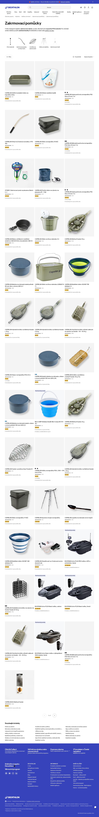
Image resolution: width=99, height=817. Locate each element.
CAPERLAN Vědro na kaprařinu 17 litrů (16, 517)
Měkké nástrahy (9, 740)
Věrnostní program (86, 12)
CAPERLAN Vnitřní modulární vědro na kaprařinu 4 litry (17, 94)
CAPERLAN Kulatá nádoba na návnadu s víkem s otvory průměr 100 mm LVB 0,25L (49, 377)
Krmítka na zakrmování (32, 47)
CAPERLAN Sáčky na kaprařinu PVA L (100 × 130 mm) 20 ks (49, 471)
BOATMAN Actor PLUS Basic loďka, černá (77, 606)
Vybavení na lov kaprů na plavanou (14, 731)
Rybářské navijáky (71, 738)
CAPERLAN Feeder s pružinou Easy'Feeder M (18, 469)
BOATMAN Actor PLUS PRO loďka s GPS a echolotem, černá (78, 562)
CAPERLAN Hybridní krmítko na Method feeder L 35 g (19, 330)
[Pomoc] (85, 7)
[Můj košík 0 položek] (92, 7)
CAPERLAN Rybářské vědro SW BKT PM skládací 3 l (77, 285)
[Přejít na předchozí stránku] (44, 715)
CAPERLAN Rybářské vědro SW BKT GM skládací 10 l (17, 562)
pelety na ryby (49, 30)
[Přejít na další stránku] (54, 715)
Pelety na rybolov (9, 726)
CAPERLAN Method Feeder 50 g (74, 239)
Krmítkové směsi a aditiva (42, 726)
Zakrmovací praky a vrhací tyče (21, 47)
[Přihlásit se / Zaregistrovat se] (88, 7)
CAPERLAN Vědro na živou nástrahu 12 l (47, 239)
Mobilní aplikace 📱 (77, 12)
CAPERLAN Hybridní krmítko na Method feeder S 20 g (49, 330)
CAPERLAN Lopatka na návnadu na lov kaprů (78, 517)
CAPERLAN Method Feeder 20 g (74, 422)
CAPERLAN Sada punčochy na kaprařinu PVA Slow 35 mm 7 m (79, 192)
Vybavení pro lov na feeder (42, 735)
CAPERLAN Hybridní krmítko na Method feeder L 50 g (79, 470)
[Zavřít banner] (93, 2)
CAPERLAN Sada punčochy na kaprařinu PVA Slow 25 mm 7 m (79, 95)
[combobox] (89, 57)
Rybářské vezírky (40, 740)
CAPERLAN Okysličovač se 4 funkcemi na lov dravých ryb (49, 562)
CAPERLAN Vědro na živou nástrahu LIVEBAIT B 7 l (49, 285)
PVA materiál (10, 47)
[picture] (19, 76)
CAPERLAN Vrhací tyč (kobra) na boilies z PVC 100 (19, 142)
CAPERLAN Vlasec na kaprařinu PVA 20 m (17, 375)
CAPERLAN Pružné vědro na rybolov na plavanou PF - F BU (47, 191)
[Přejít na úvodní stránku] (12, 7)
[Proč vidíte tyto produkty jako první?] (73, 57)
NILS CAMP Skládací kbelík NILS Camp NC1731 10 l (49, 422)
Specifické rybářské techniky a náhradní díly (47, 738)
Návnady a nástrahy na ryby (12, 729)
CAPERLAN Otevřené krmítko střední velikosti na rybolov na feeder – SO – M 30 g (79, 330)
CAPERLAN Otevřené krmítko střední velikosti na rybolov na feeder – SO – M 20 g (19, 654)
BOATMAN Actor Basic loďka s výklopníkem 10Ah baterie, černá (48, 654)
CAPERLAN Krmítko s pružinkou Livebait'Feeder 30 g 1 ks (75, 376)
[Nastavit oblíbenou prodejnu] (81, 7)
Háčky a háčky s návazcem (12, 733)
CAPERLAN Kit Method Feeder (14, 702)
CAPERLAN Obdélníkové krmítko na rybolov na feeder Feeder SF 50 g (19, 609)
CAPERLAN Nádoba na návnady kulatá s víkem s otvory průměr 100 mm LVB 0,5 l (19, 424)
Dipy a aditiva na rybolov (72, 729)
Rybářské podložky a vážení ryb (14, 735)
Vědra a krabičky (44, 47)
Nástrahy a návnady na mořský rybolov (76, 726)
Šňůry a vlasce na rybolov (73, 731)
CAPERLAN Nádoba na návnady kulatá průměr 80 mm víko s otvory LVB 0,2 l (19, 285)
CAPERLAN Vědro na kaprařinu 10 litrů (46, 141)
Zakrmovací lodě (55, 47)
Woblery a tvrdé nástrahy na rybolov (15, 738)
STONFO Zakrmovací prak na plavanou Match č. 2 (19, 191)
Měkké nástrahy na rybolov (73, 735)
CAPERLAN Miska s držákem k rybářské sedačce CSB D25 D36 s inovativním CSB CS (18, 240)
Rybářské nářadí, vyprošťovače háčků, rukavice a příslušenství (52, 733)
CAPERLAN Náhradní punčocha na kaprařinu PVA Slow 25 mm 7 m (78, 655)
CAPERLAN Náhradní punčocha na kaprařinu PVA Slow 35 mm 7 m (78, 144)
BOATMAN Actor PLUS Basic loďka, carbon (48, 606)
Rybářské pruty (70, 733)
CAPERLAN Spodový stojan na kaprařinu (47, 517)
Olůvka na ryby (39, 731)
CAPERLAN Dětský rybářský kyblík (45, 93)
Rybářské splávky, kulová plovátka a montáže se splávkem (51, 729)
